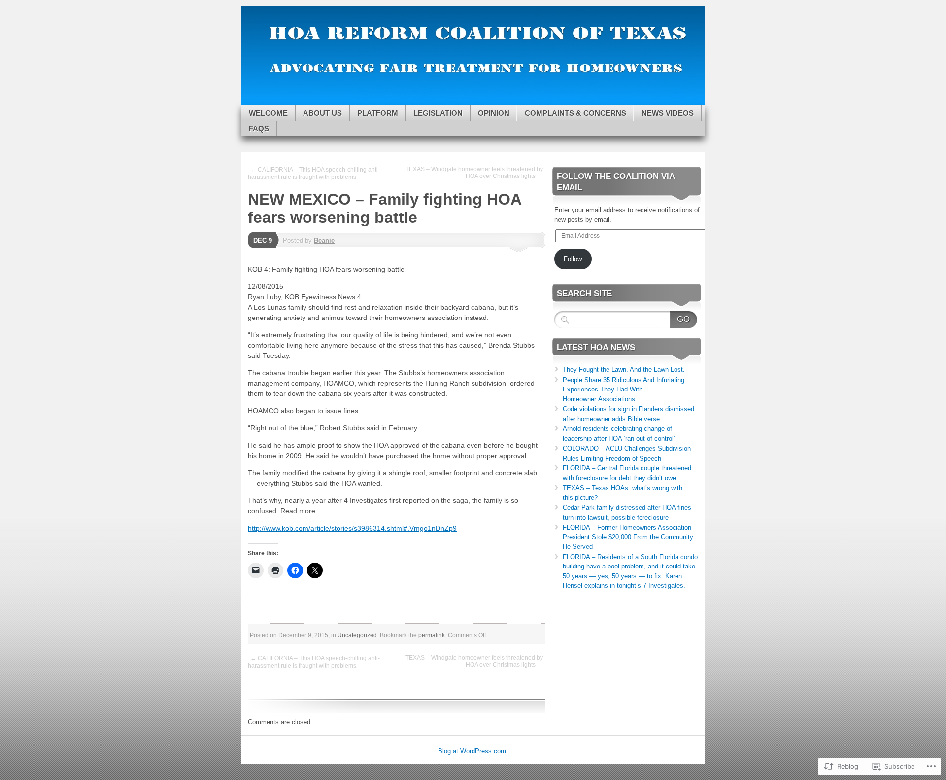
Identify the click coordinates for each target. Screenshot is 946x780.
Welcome (268, 113)
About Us (322, 113)
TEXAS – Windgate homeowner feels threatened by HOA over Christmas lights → (474, 172)
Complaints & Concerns (575, 113)
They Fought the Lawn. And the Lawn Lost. (624, 369)
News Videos (668, 113)
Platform (377, 113)
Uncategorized (357, 635)
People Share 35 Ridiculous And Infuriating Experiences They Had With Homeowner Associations (623, 389)
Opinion (493, 113)
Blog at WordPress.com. (473, 751)
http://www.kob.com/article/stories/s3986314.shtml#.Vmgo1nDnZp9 (352, 528)
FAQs (259, 128)
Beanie (324, 240)
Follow (573, 259)
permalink (431, 635)
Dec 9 (262, 240)
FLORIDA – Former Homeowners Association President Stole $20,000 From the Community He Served (628, 537)
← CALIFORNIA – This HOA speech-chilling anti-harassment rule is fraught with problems (314, 173)
